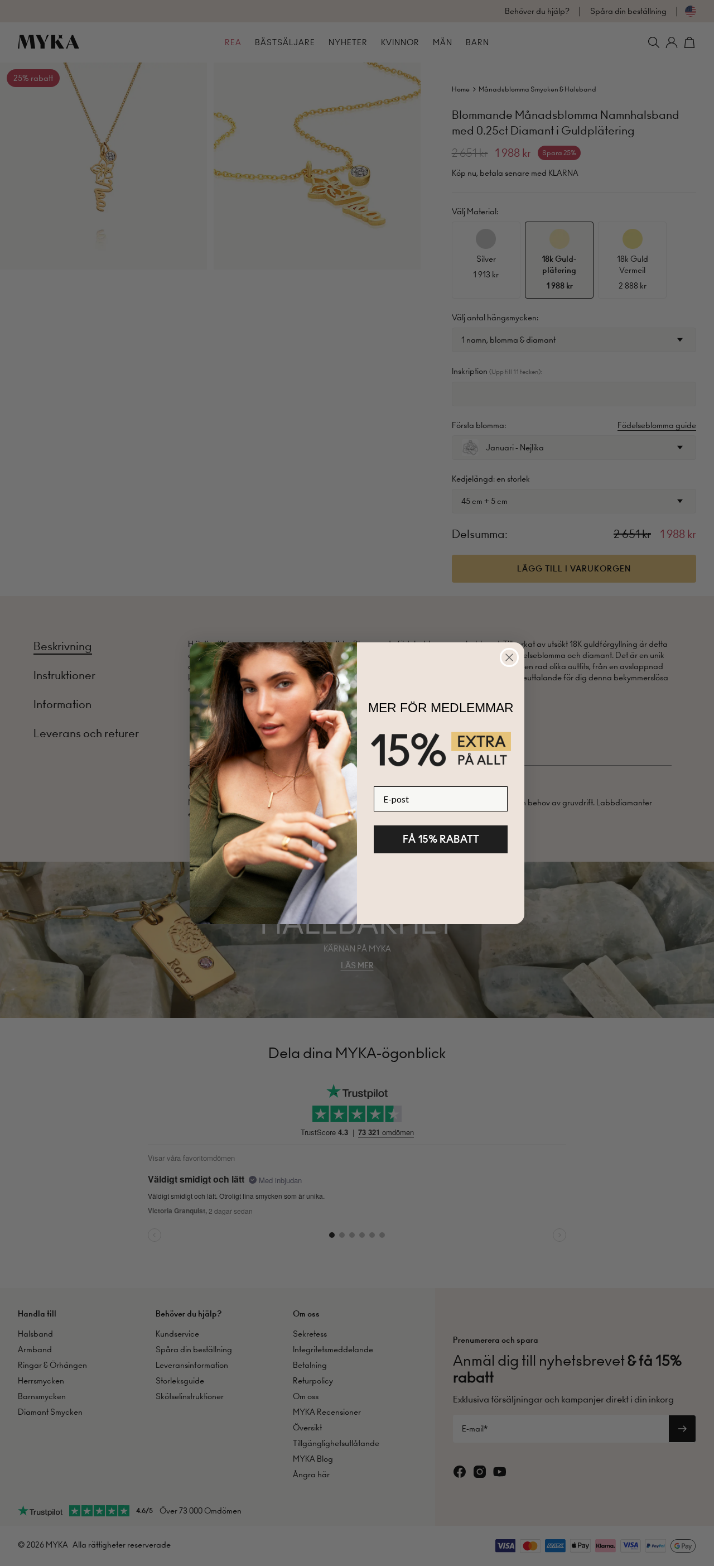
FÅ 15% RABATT (441, 839)
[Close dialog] (509, 657)
